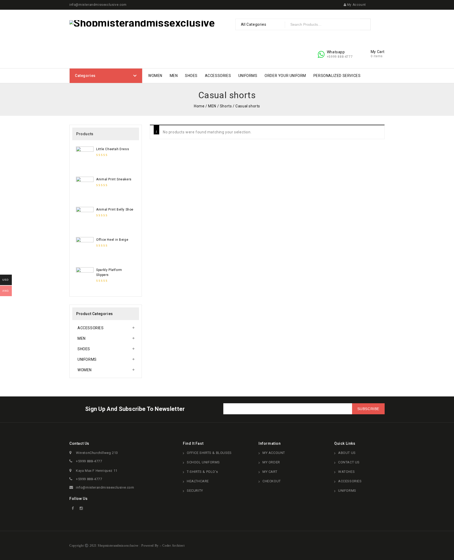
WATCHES (346, 472)
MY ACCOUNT (273, 453)
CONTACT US (349, 462)
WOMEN (155, 76)
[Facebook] (72, 508)
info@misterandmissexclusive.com (105, 487)
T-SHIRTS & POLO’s (202, 472)
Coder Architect (173, 545)
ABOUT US (347, 453)
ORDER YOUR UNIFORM (285, 76)
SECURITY (195, 491)
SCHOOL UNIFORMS (203, 462)
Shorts (226, 106)
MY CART (269, 472)
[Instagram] (81, 508)
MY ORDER (271, 462)
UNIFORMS (247, 76)
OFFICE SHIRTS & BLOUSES (209, 453)
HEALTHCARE (198, 481)
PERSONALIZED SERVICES (337, 76)
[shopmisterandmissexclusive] (142, 23)
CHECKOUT (271, 481)
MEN (174, 76)
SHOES (191, 76)
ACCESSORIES (218, 76)
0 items (377, 56)
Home (199, 106)
